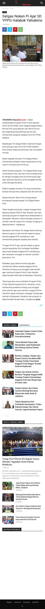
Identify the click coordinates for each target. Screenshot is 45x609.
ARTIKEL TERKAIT (10, 325)
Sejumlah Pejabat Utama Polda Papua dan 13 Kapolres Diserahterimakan (28, 334)
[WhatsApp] (20, 29)
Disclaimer (26, 602)
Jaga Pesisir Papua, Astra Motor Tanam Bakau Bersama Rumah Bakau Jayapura (28, 485)
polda (12, 9)
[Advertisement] (22, 93)
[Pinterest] (15, 29)
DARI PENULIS (25, 325)
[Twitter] (10, 29)
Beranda (5, 9)
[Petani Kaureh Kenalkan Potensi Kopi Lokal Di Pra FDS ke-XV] (8, 520)
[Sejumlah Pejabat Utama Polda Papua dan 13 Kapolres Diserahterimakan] (8, 334)
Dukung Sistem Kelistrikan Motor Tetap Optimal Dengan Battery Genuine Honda (28, 497)
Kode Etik (35, 602)
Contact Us (17, 602)
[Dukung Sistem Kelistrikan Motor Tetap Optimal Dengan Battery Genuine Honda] (8, 497)
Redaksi (9, 602)
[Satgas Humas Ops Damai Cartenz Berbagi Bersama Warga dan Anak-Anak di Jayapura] (8, 391)
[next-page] (7, 415)
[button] (4, 3)
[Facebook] (4, 29)
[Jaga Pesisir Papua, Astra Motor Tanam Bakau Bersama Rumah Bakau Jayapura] (8, 486)
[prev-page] (3, 415)
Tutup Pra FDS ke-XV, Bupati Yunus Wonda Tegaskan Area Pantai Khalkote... (20, 462)
